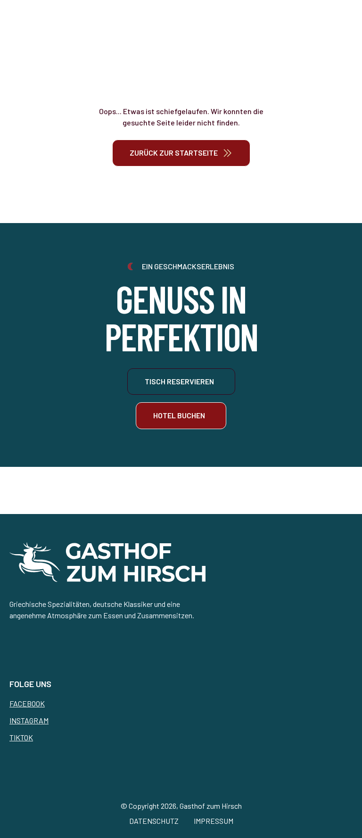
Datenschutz (154, 820)
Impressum (213, 820)
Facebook (27, 703)
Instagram (29, 720)
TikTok (21, 737)
